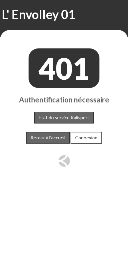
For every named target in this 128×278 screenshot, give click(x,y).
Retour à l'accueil (48, 137)
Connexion (86, 137)
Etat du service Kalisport (64, 117)
